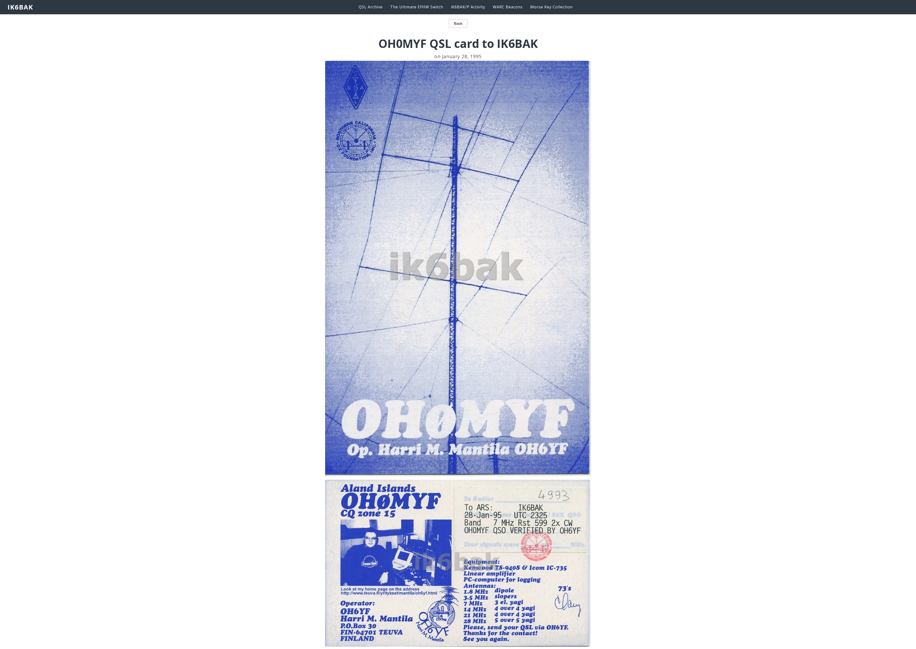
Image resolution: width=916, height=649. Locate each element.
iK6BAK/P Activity (468, 7)
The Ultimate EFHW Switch (416, 7)
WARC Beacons (508, 7)
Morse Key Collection (551, 7)
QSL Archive (371, 7)
